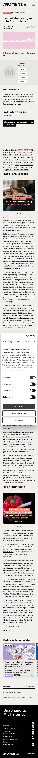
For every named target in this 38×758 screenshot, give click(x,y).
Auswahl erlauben (19, 413)
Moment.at (22, 63)
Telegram (22, 81)
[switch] (33, 384)
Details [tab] (18, 342)
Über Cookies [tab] (30, 342)
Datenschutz (7, 736)
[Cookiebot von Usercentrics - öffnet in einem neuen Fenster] (27, 336)
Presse (5, 742)
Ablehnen (19, 420)
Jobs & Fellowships (9, 728)
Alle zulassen (19, 406)
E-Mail (22, 70)
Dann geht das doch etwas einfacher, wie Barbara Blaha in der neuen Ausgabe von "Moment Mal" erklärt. (18, 167)
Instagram (23, 77)
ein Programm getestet (23, 234)
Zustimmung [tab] (7, 342)
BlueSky (22, 73)
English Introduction (10, 739)
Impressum (7, 731)
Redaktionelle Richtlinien (11, 734)
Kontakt (6, 726)
